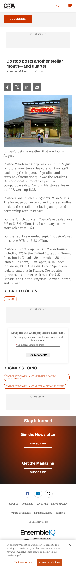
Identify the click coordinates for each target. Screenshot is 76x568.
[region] (38, 554)
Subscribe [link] (27, 504)
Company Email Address (30, 344)
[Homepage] (9, 5)
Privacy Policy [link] (59, 504)
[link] (7, 87)
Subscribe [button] (38, 443)
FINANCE (10, 299)
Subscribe (18, 19)
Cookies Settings (38, 522)
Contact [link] (60, 513)
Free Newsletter (38, 355)
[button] (70, 6)
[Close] (70, 545)
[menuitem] (7, 87)
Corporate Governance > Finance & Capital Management (31, 377)
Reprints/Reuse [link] (43, 513)
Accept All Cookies (49, 562)
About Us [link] (13, 504)
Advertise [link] (42, 504)
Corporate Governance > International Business (35, 386)
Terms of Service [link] (21, 513)
